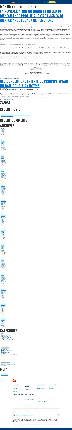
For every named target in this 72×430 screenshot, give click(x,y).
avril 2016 (2, 261)
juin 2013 (2, 296)
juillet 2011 (3, 320)
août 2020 (2, 205)
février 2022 (3, 186)
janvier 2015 (3, 277)
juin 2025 (2, 143)
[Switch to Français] (59, 2)
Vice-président (3, 365)
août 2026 (2, 128)
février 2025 (3, 147)
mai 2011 (2, 322)
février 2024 (3, 160)
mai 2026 (2, 131)
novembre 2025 (3, 137)
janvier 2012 (3, 314)
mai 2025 (2, 144)
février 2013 (3, 300)
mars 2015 (2, 275)
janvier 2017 (3, 251)
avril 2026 (2, 132)
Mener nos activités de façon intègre (7, 350)
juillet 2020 (3, 206)
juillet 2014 (3, 283)
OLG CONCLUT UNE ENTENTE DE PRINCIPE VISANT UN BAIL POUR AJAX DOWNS (34, 83)
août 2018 (2, 231)
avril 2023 (2, 171)
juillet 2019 (3, 219)
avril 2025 (2, 145)
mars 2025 (2, 146)
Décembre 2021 (3, 188)
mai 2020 (2, 208)
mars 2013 (2, 299)
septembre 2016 (3, 255)
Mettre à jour (3, 351)
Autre (2, 333)
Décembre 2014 (3, 278)
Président (2, 357)
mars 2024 (2, 159)
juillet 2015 (3, 270)
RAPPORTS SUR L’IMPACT (5, 362)
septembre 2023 (3, 165)
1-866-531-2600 (45, 417)
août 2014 (2, 282)
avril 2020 (2, 209)
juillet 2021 (3, 193)
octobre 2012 (3, 305)
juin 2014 (2, 284)
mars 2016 (2, 262)
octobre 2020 (3, 203)
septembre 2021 (3, 191)
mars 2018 (2, 236)
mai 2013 (2, 297)
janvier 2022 (3, 187)
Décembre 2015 (3, 265)
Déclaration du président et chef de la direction (8, 339)
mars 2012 (2, 312)
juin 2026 (2, 130)
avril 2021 (2, 196)
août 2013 (2, 294)
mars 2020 (2, 210)
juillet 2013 (3, 295)
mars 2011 (2, 324)
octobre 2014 (3, 280)
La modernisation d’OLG (7, 99)
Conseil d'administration (5, 336)
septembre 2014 (3, 281)
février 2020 (3, 211)
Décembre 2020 (3, 201)
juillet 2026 (3, 129)
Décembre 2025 (3, 136)
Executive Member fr (4, 340)
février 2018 (3, 237)
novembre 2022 (3, 176)
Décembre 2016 (3, 252)
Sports (29, 2)
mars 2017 (2, 249)
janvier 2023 (3, 174)
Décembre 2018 (3, 226)
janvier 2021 (3, 200)
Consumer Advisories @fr (5, 338)
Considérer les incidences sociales (6, 337)
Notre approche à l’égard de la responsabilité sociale (9, 354)
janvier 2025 (3, 148)
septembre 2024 (3, 152)
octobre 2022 (3, 177)
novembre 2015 (3, 266)
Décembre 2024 (3, 149)
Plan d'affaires (3, 356)
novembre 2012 (3, 304)
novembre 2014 (3, 279)
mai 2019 (2, 221)
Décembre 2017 (3, 239)
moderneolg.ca (36, 67)
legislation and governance (5, 347)
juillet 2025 (3, 142)
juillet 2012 (3, 308)
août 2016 (2, 256)
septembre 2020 (3, 204)
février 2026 (3, 134)
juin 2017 (2, 246)
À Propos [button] (35, 2)
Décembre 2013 (3, 290)
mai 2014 (2, 285)
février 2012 (3, 313)
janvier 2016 (3, 264)
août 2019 (2, 218)
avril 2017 (2, 248)
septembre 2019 (3, 217)
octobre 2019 (3, 216)
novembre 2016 (3, 253)
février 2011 (3, 325)
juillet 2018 (3, 232)
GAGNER (32, 2)
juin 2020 (2, 207)
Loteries (18, 2)
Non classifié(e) (3, 353)
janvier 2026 (3, 135)
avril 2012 (2, 311)
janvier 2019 (3, 225)
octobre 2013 (3, 292)
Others (12, 99)
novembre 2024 (3, 150)
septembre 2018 (3, 230)
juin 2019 (2, 220)
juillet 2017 (3, 245)
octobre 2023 (3, 164)
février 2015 (3, 276)
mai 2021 (2, 195)
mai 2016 (2, 260)
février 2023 (3, 173)
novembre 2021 (3, 189)
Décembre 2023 (3, 162)
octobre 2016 (3, 254)
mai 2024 (2, 157)
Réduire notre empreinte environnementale (8, 364)
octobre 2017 (3, 241)
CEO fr (2, 334)
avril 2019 (2, 222)
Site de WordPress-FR (4, 375)
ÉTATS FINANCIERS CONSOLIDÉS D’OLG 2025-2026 (9, 111)
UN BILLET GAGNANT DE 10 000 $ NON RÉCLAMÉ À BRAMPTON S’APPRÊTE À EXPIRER (15, 115)
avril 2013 (2, 298)
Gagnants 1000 (3, 343)
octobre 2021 (3, 190)
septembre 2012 (3, 306)
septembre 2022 (3, 178)
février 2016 (3, 263)
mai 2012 (2, 310)
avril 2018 (2, 235)
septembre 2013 (3, 293)
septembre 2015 (3, 268)
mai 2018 (2, 234)
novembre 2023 (3, 163)
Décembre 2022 (3, 175)
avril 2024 (2, 158)
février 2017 (3, 250)
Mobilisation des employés (5, 352)
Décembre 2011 (3, 315)
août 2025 (2, 141)
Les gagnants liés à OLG (5, 348)
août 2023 (2, 166)
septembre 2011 (3, 319)
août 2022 (2, 179)
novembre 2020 (3, 202)
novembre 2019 (3, 215)
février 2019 (3, 224)
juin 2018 (2, 233)
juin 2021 (2, 194)
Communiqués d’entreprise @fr (8, 78)
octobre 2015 (3, 267)
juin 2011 (2, 321)
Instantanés (22, 2)
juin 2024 (2, 156)
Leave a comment (16, 78)
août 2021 (2, 192)
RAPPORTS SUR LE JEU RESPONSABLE (7, 363)
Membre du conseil (4, 349)
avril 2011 (2, 323)
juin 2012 (2, 309)
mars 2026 (2, 133)
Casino (26, 2)
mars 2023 (2, 172)
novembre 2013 (3, 291)
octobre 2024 (3, 151)
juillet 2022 (3, 180)
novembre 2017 (3, 240)
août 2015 (2, 269)
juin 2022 (2, 181)
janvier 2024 (3, 161)
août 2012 (2, 307)
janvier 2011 (3, 326)
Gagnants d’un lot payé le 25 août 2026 (7, 116)
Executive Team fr (4, 341)
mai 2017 (2, 247)
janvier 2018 (3, 238)
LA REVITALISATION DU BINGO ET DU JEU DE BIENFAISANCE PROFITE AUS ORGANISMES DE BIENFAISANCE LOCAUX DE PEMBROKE (31, 16)
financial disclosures (4, 342)
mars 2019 (2, 223)
